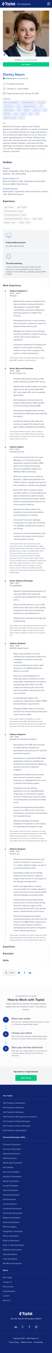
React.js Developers (11, 1240)
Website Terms (26, 1342)
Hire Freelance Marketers (13, 1112)
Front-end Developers (12, 1149)
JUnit (16, 114)
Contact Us (7, 1282)
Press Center (8, 1286)
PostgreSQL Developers (13, 1231)
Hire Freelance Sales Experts (15, 1130)
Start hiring (26, 1078)
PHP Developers (9, 1226)
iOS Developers (9, 1199)
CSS (44, 110)
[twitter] (19, 973)
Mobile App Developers (12, 1162)
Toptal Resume (9, 1291)
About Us (7, 1300)
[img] (15, 78)
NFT (37, 114)
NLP (30, 114)
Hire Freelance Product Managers (17, 1125)
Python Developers (11, 1236)
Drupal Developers (10, 1185)
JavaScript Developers (12, 1208)
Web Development (28, 102)
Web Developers (10, 1158)
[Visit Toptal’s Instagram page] (36, 1326)
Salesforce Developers (12, 1249)
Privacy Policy (14, 1342)
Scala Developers (10, 1254)
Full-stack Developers (12, 1144)
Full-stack (41, 102)
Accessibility (38, 1342)
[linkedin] (30, 973)
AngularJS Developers (12, 1176)
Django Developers (11, 1181)
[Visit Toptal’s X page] (22, 1326)
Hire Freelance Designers (13, 1107)
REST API (7, 114)
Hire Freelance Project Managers (16, 1121)
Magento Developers (11, 1217)
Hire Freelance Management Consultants (20, 1116)
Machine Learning (10, 118)
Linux (21, 118)
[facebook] (24, 973)
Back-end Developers (11, 102)
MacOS (26, 110)
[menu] (48, 4)
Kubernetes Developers (12, 1213)
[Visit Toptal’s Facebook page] (29, 1326)
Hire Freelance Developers (14, 1103)
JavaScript (36, 110)
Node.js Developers (11, 1222)
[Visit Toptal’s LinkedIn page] (15, 1326)
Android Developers (11, 1172)
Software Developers (11, 1153)
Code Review (8, 106)
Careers (6, 1295)
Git (41, 106)
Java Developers (10, 1204)
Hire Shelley (26, 64)
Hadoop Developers (11, 1194)
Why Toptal (7, 1277)
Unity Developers (10, 1258)
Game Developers (10, 1190)
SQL (19, 110)
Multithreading (9, 110)
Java (18, 106)
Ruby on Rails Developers (13, 1245)
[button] (26, 285)
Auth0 (23, 114)
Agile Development (30, 106)
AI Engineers (8, 1167)
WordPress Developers (12, 1263)
